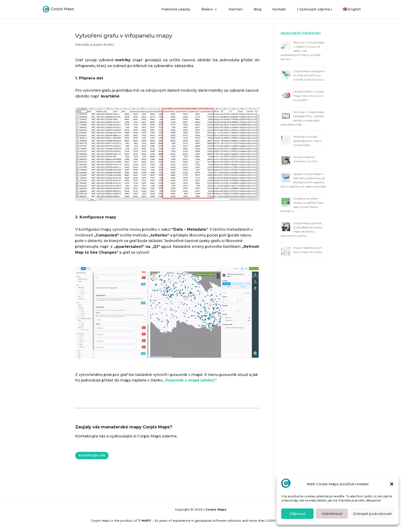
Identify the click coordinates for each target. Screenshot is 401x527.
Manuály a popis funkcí (94, 44)
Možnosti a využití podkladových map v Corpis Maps (307, 141)
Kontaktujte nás (91, 455)
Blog (257, 9)
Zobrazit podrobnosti (372, 513)
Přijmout (297, 513)
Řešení (207, 9)
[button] (391, 484)
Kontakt (279, 9)
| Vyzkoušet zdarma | (314, 9)
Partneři (236, 9)
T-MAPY (144, 520)
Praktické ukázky (176, 9)
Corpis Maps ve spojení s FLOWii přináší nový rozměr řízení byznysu (309, 75)
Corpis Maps (215, 509)
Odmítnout (332, 513)
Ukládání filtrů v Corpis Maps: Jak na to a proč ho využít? (308, 96)
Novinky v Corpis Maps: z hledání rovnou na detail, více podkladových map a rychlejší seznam (303, 51)
